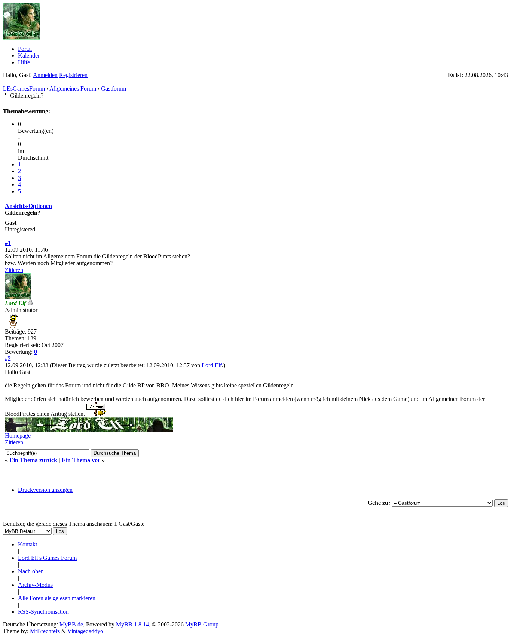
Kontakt (27, 544)
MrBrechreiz (45, 631)
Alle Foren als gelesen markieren (56, 598)
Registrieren (73, 75)
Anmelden (45, 75)
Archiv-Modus (35, 585)
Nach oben (31, 571)
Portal (25, 49)
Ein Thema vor (81, 460)
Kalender (29, 55)
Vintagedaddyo (85, 631)
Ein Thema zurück (33, 460)
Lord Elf (212, 365)
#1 (8, 243)
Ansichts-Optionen (28, 206)
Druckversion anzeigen (45, 490)
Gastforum (113, 88)
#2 (8, 358)
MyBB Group (201, 624)
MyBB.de (71, 624)
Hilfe (24, 62)
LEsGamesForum (24, 88)
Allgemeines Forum (72, 88)
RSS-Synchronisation (43, 611)
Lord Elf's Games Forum (47, 558)
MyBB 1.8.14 (132, 624)
